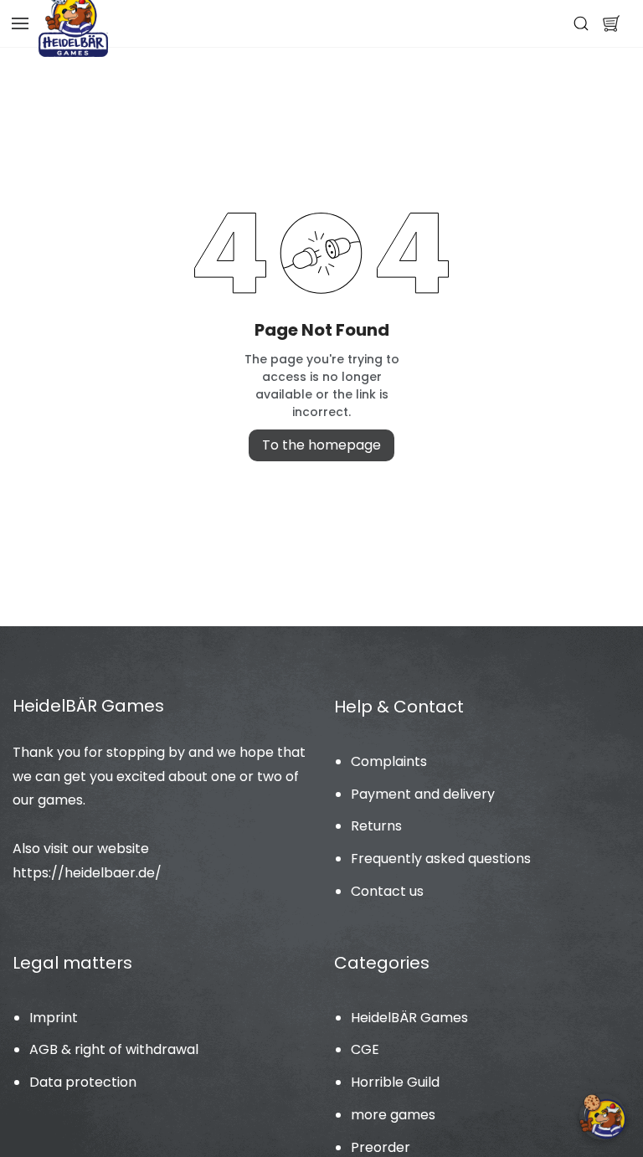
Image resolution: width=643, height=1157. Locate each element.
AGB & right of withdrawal (113, 1049)
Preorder (380, 1147)
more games (393, 1114)
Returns (376, 826)
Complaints (389, 761)
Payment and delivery (423, 794)
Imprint (53, 1017)
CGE (365, 1049)
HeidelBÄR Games (409, 1017)
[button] (611, 23)
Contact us (387, 891)
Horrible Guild (395, 1082)
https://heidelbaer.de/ (87, 872)
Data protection (82, 1082)
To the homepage (321, 445)
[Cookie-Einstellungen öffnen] (602, 1116)
